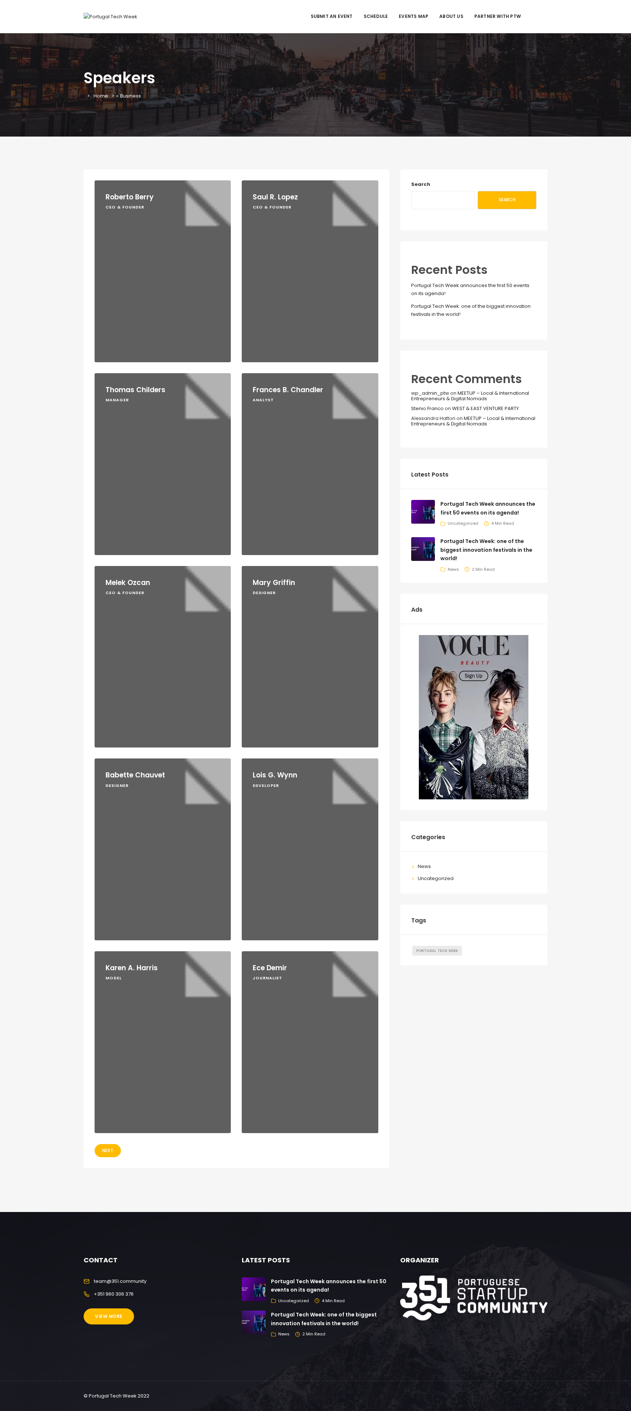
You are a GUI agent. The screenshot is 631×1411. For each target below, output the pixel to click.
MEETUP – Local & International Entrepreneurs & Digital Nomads (470, 396)
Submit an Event (332, 16)
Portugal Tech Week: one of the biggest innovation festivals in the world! (486, 550)
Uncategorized (463, 523)
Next (107, 1150)
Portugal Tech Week (437, 950)
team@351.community (120, 1281)
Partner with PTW (497, 16)
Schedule (376, 16)
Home (100, 95)
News (453, 569)
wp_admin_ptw (430, 393)
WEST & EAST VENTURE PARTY (485, 408)
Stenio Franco (427, 408)
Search (420, 184)
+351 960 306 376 (114, 1293)
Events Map (413, 16)
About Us (451, 16)
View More (109, 1316)
